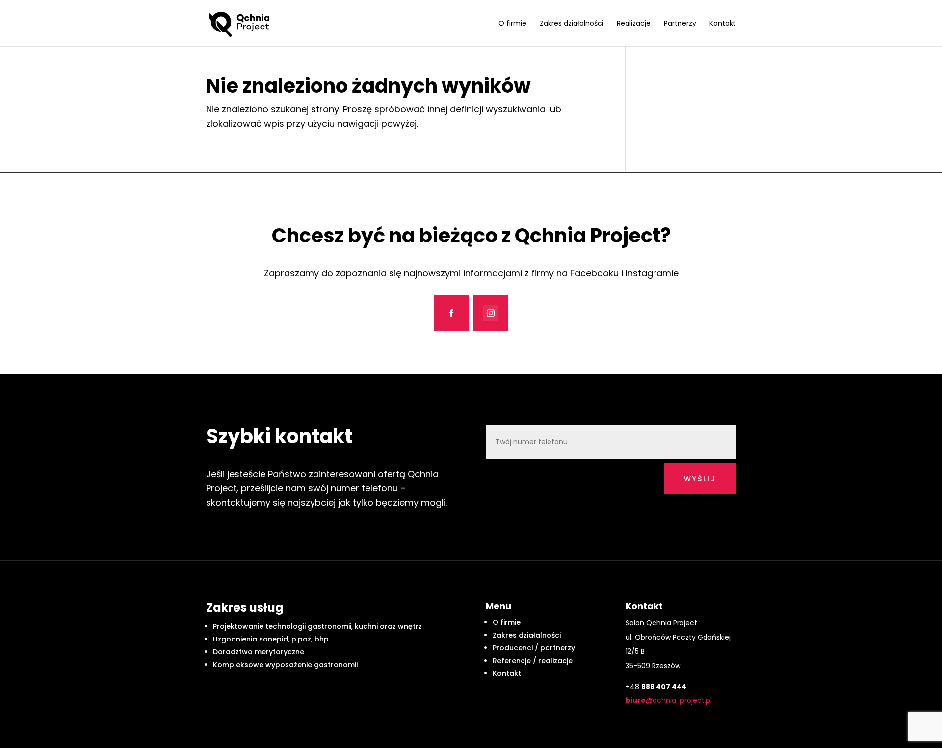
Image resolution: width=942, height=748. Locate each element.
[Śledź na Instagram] (490, 313)
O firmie (512, 24)
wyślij (700, 478)
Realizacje (634, 24)
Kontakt (722, 24)
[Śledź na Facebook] (451, 313)
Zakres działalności (571, 24)
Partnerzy (680, 24)
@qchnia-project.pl (669, 700)
